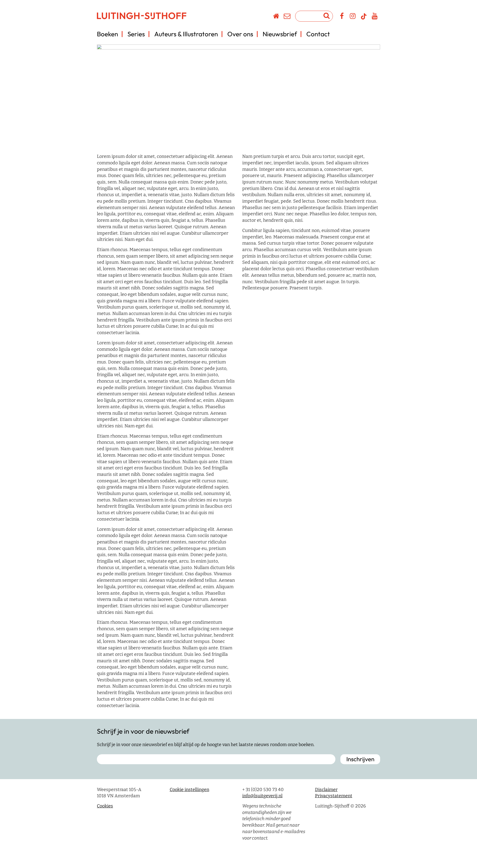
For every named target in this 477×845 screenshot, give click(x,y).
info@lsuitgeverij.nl (262, 796)
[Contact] (287, 17)
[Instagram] (353, 17)
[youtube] (374, 17)
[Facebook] (342, 17)
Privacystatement (333, 796)
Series (136, 34)
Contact (318, 34)
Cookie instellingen (189, 789)
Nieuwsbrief (280, 34)
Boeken (107, 34)
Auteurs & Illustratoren (186, 34)
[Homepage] (276, 17)
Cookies (105, 806)
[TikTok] (363, 18)
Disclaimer (326, 789)
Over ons (240, 34)
